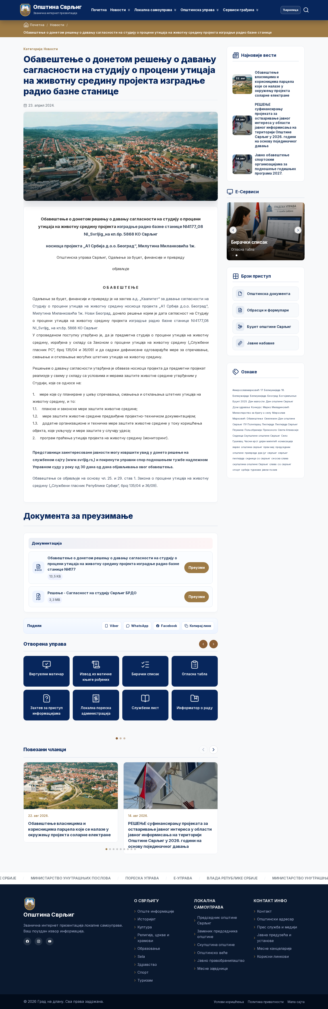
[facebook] (27, 941)
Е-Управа (157, 878)
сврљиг (272, 452)
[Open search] (306, 10)
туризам (256, 469)
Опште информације (155, 911)
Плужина (238, 429)
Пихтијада (268, 424)
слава (272, 464)
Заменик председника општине (217, 934)
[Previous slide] (233, 230)
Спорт (143, 972)
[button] (213, 644)
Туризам (145, 980)
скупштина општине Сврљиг (250, 464)
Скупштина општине (216, 944)
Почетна (99, 10)
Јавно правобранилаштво (221, 960)
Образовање (148, 948)
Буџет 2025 (240, 401)
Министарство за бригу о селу (252, 412)
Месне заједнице (212, 968)
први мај (268, 447)
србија (245, 469)
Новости (57, 25)
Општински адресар (275, 919)
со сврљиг (284, 464)
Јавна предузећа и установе (274, 938)
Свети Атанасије (288, 429)
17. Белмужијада (270, 390)
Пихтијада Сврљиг (286, 424)
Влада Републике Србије (207, 878)
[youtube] (50, 941)
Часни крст (251, 441)
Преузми (197, 567)
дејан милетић (268, 441)
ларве (236, 447)
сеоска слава (279, 458)
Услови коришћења (229, 1002)
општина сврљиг (251, 447)
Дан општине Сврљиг (279, 401)
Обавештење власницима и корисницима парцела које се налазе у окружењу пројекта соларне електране (69, 829)
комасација (285, 441)
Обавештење (255, 418)
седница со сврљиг (257, 458)
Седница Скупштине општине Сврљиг (256, 435)
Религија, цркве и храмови (153, 938)
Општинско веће (212, 952)
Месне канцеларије (274, 948)
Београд (272, 395)
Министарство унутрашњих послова (45, 878)
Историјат (146, 919)
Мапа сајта (296, 1002)
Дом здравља (241, 407)
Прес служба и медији (277, 927)
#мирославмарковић (246, 390)
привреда (251, 452)
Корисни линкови (273, 956)
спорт (236, 469)
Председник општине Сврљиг (217, 920)
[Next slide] (213, 749)
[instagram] (38, 941)
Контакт (264, 911)
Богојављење (288, 395)
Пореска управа (117, 878)
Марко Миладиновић (276, 407)
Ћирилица (290, 10)
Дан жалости (256, 401)
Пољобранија (253, 429)
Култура (144, 927)
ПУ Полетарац (252, 424)
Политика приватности (266, 1002)
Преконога (270, 429)
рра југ (262, 452)
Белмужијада (258, 395)
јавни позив (269, 469)
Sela (141, 956)
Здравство (147, 964)
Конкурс (256, 407)
